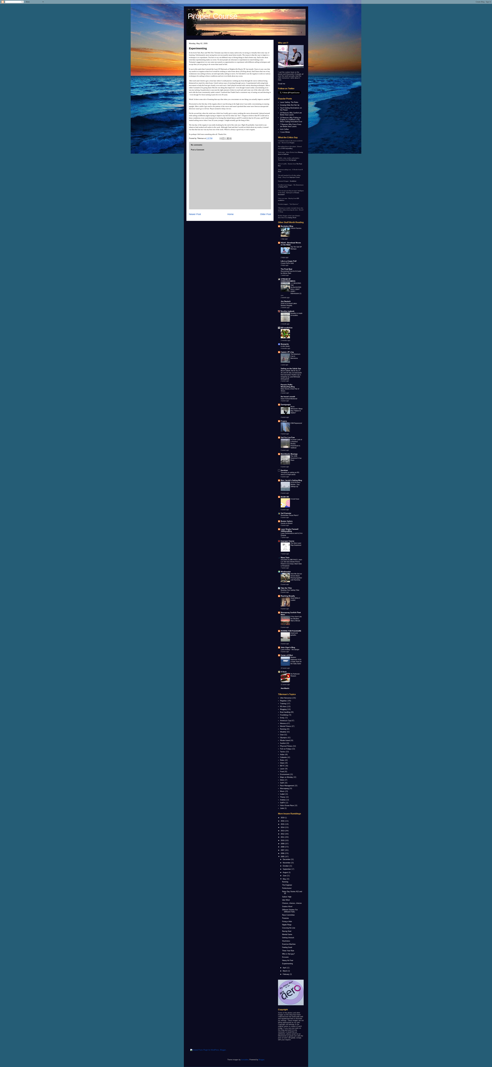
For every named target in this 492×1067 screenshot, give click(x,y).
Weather (283, 732)
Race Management (287, 786)
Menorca (283, 723)
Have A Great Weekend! (289, 399)
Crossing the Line (288, 928)
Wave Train (285, 558)
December (287, 859)
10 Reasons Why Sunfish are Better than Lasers (291, 114)
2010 (283, 840)
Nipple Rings (286, 925)
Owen (282, 763)
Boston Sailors (287, 521)
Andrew (283, 800)
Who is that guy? (288, 954)
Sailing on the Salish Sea (291, 369)
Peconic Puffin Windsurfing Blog (288, 386)
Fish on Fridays (286, 749)
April (285, 968)
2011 (283, 837)
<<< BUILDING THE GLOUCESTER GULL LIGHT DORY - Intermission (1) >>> (291, 289)
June (285, 876)
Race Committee (288, 915)
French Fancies (296, 228)
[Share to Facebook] (228, 138)
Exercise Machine (288, 944)
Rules (282, 760)
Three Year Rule (288, 951)
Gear (282, 735)
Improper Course (295, 177)
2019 (283, 818)
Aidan (282, 754)
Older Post (265, 214)
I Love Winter (285, 132)
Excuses (285, 957)
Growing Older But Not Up (289, 105)
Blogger (261, 1060)
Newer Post (195, 214)
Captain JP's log (287, 352)
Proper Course (212, 16)
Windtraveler (286, 572)
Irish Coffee (284, 129)
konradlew (244, 1060)
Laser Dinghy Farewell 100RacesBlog (289, 530)
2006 (283, 853)
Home (230, 214)
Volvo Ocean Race (287, 805)
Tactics (282, 752)
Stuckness (286, 941)
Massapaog (284, 788)
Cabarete (283, 757)
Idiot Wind (286, 900)
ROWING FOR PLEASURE (291, 631)
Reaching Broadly (288, 596)
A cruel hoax (295, 499)
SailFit (282, 803)
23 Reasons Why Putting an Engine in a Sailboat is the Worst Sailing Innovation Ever (291, 120)
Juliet (282, 808)
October (286, 866)
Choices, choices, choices (292, 903)
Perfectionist (286, 888)
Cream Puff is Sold (287, 263)
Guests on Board (286, 523)
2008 (283, 847)
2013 (283, 831)
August (286, 872)
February (286, 974)
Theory (282, 797)
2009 (283, 844)
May (284, 879)
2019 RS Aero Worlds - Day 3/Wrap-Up (295, 484)
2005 (283, 857)
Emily (282, 718)
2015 (283, 824)
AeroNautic (285, 688)
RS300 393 (285, 497)
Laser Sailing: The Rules (289, 102)
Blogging (283, 709)
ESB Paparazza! (296, 423)
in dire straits (285, 346)
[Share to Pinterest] (230, 138)
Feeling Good (287, 947)
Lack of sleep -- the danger (290, 649)
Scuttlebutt (293, 181)
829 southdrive (286, 328)
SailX (282, 783)
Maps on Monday (286, 777)
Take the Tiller (286, 588)
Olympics (283, 738)
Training (283, 704)
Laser (282, 769)
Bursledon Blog (287, 226)
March (285, 971)
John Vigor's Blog (288, 647)
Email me (281, 84)
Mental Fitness (285, 726)
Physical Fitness (286, 746)
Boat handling (285, 712)
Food (282, 771)
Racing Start (286, 931)
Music (282, 791)
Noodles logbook (287, 311)
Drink (282, 780)
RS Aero (283, 706)
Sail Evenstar (286, 513)
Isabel (282, 794)
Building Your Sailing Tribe (290, 590)
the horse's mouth (288, 397)
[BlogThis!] (223, 138)
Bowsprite (285, 344)
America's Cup (285, 721)
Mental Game (287, 934)
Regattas (283, 701)
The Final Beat (286, 269)
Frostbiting (284, 715)
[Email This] (220, 138)
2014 (283, 827)
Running (283, 729)
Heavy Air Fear (287, 960)
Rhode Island (285, 740)
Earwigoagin (292, 160)
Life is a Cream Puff (288, 261)
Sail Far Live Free (288, 437)
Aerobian (284, 470)
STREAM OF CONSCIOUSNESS (288, 280)
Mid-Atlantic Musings (289, 454)
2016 (283, 821)
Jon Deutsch (286, 301)
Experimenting (198, 48)
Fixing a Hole (287, 921)
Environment (284, 774)
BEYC (282, 766)
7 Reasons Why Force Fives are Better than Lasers (290, 125)
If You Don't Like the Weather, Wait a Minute (296, 619)
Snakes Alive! (287, 906)
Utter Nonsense (286, 698)
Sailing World (283, 187)
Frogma (292, 142)
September (287, 869)
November (287, 863)
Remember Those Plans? (290, 515)
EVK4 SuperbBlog (287, 148)
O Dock (283, 672)
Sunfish (283, 743)
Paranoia (285, 918)
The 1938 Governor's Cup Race (296, 458)
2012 (283, 834)
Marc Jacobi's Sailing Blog (291, 480)
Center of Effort (287, 655)
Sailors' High (286, 897)
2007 (283, 850)
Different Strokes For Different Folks (290, 911)
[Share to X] (225, 138)
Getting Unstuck (288, 938)
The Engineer (287, 885)
